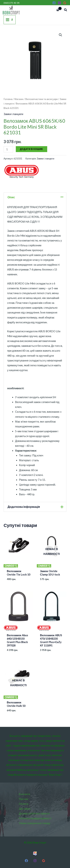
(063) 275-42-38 (11, 2)
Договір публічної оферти (34, 813)
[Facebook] (54, 2)
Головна (8, 99)
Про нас (24, 798)
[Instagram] (59, 2)
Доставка (24, 808)
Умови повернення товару (34, 823)
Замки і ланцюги (13, 114)
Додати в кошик (31, 149)
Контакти (24, 794)
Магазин (18, 99)
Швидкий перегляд (18, 564)
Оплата (23, 803)
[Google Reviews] (64, 2)
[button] (65, 10)
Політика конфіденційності (35, 818)
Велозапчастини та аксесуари (41, 99)
